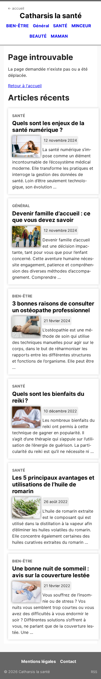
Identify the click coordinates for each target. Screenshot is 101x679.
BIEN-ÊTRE (17, 25)
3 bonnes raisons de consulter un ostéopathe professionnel (53, 307)
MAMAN (59, 36)
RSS (94, 672)
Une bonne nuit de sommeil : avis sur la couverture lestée (51, 572)
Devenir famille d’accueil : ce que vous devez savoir (51, 216)
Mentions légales (38, 661)
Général (41, 25)
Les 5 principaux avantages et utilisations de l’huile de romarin (53, 484)
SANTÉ (60, 25)
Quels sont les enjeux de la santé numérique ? (48, 126)
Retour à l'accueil (25, 85)
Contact (68, 661)
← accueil (16, 8)
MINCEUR (81, 25)
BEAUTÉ (38, 36)
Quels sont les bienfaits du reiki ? (48, 397)
